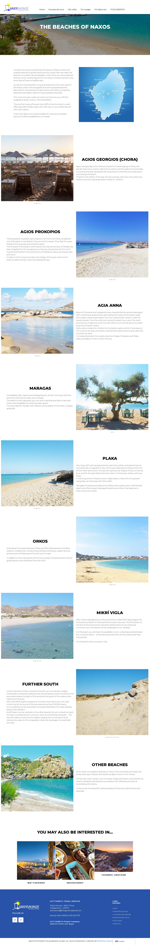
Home (42, 9)
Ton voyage (85, 9)
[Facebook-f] (14, 919)
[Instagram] (20, 919)
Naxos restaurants (75, 883)
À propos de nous (56, 9)
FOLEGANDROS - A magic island (114, 875)
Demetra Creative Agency (109, 941)
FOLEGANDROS (117, 9)
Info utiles (72, 9)
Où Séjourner (100, 9)
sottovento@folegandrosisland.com (65, 910)
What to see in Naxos (36, 883)
